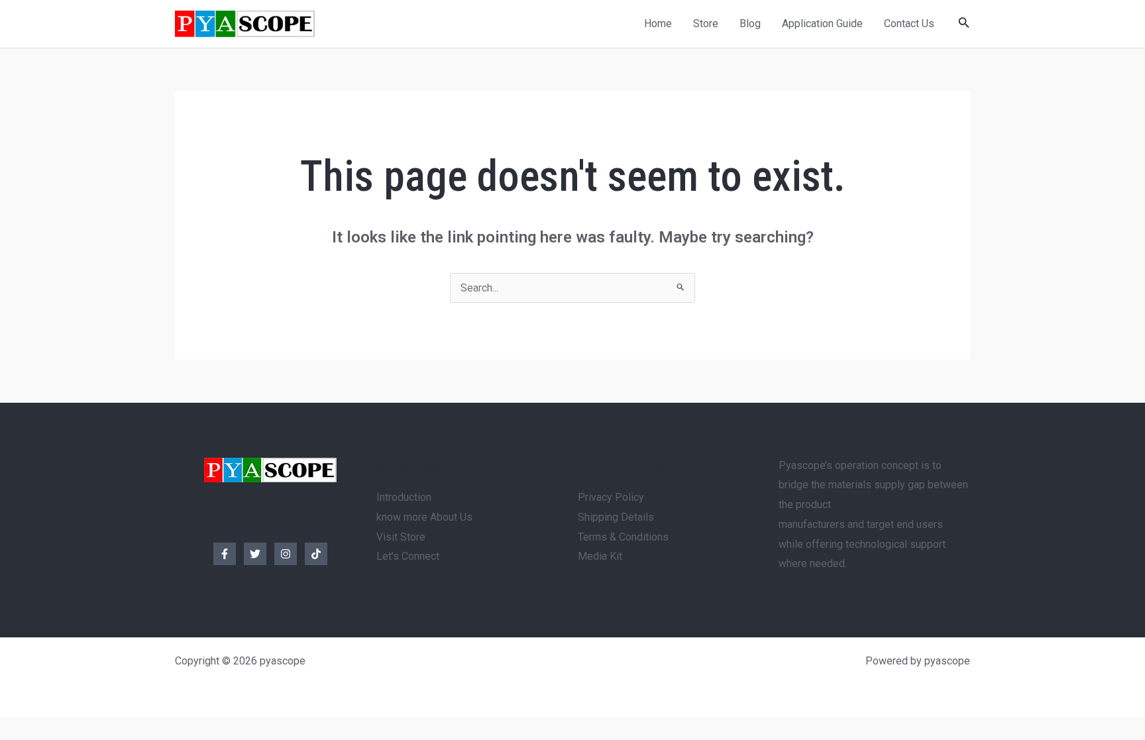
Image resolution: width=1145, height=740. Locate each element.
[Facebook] (224, 554)
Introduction (403, 497)
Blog (750, 23)
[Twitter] (255, 554)
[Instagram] (285, 554)
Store (705, 23)
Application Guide (822, 23)
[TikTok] (316, 554)
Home (658, 23)
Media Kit (600, 556)
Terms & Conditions (623, 537)
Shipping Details (616, 517)
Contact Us (909, 23)
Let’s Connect (407, 556)
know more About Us (424, 517)
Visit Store (400, 537)
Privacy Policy (611, 497)
